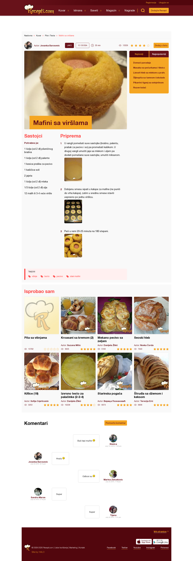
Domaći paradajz (142, 62)
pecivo (60, 276)
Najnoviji (139, 54)
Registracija (151, 3)
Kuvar (61, 10)
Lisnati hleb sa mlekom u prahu (149, 72)
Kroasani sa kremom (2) (78, 323)
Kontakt (82, 547)
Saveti (94, 10)
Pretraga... (143, 10)
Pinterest (165, 548)
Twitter (124, 548)
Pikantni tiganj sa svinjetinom (148, 82)
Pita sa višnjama (41, 323)
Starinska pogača (115, 379)
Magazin (111, 10)
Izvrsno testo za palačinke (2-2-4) (78, 379)
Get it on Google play (161, 541)
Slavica (113, 444)
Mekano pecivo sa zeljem (115, 323)
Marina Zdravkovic (113, 479)
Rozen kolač (139, 87)
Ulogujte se (164, 3)
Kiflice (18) (41, 379)
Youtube (137, 548)
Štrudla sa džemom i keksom (151, 379)
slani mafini (75, 276)
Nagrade (129, 10)
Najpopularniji (159, 54)
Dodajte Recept (159, 10)
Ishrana (78, 10)
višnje (34, 276)
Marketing (73, 547)
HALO (41, 552)
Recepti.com (39, 9)
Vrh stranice (160, 531)
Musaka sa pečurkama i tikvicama (149, 67)
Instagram (150, 548)
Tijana (113, 515)
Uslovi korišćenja (61, 547)
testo (46, 276)
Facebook (111, 548)
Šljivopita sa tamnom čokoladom (149, 77)
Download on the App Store (144, 541)
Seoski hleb (151, 323)
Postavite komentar (116, 423)
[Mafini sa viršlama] (92, 169)
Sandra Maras (38, 497)
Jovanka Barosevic (50, 45)
